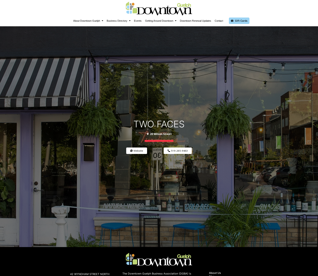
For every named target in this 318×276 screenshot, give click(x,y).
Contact (219, 20)
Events (138, 20)
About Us (215, 273)
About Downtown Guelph (86, 20)
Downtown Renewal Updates (195, 20)
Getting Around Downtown (159, 20)
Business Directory (117, 20)
